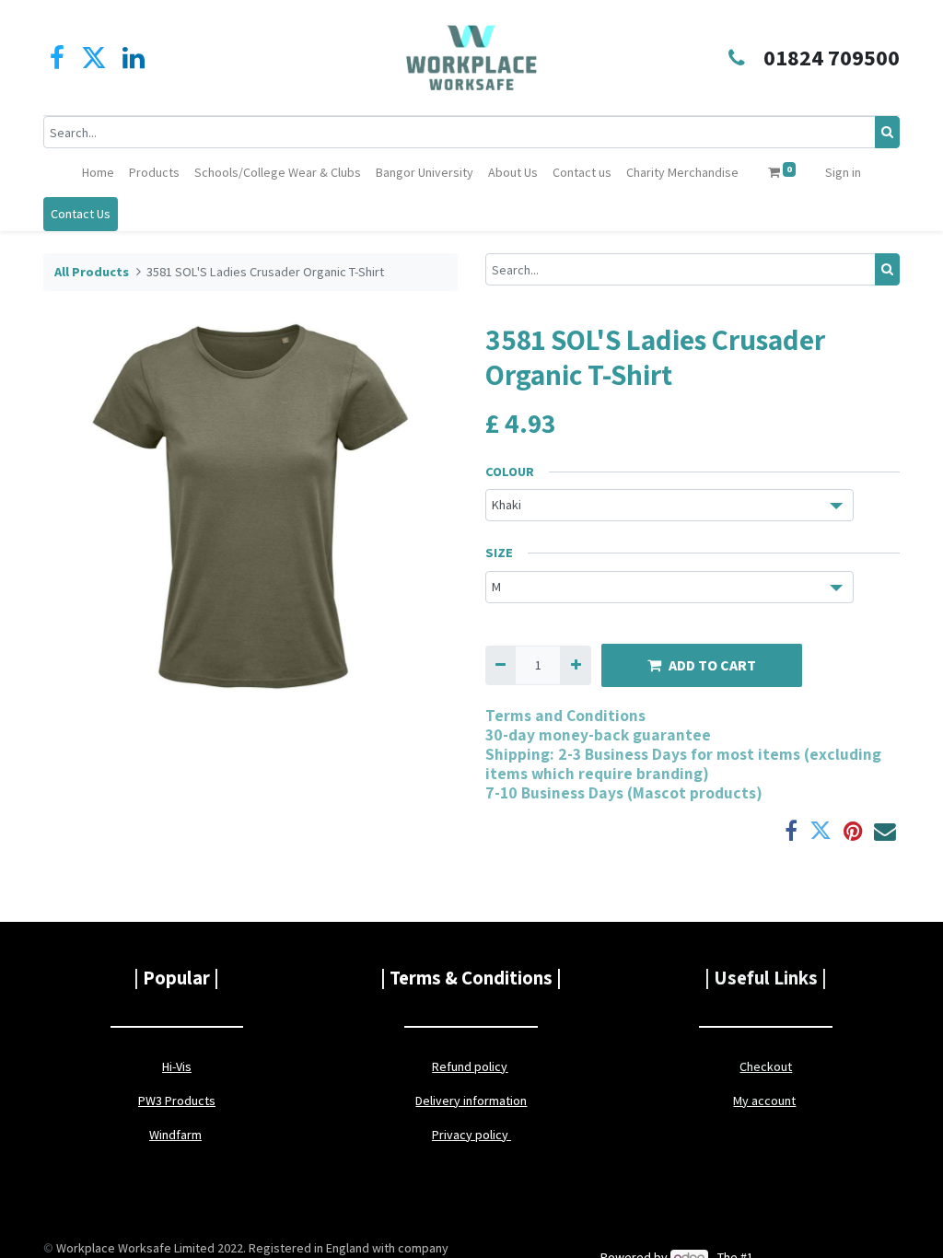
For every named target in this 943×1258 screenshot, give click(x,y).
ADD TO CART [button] (712, 665)
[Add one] (575, 665)
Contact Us (81, 213)
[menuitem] (98, 173)
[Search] (887, 132)
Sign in (843, 172)
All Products (91, 271)
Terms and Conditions (565, 715)
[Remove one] (500, 665)
